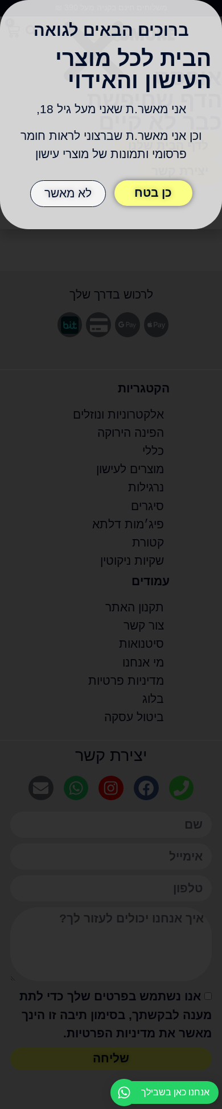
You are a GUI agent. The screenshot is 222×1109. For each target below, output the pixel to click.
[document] (111, 554)
